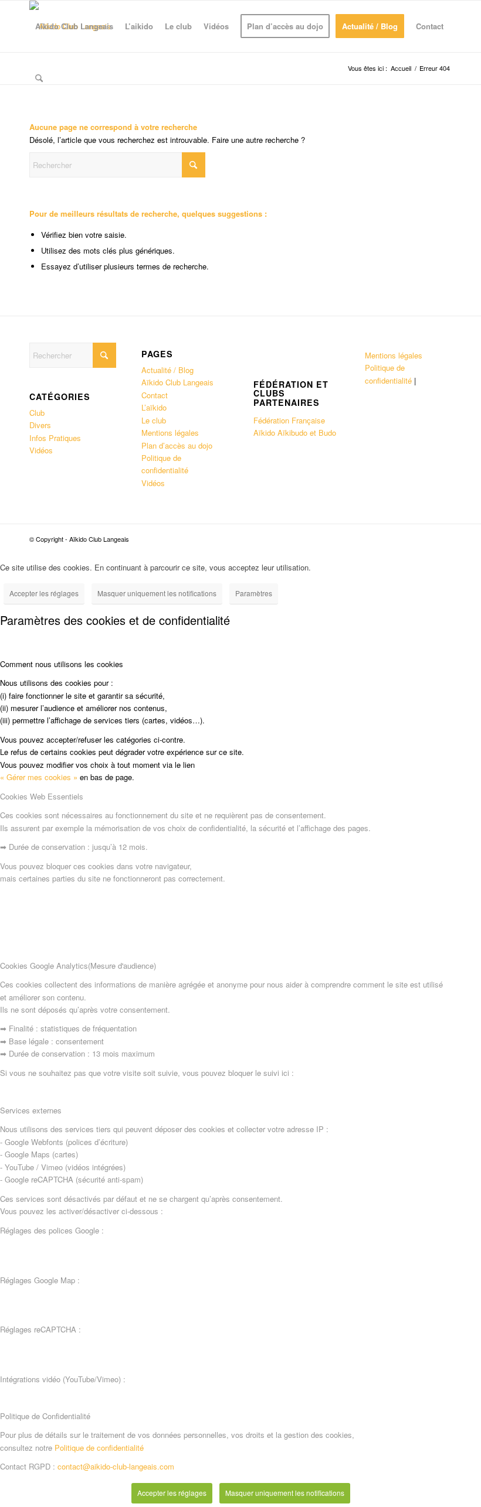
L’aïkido (154, 407)
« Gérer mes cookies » (38, 776)
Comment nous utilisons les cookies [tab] (61, 663)
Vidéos (41, 450)
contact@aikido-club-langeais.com (115, 1466)
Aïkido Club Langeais (177, 382)
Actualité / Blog (167, 369)
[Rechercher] (39, 78)
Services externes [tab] (31, 1110)
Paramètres (253, 593)
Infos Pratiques (55, 437)
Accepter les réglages (44, 593)
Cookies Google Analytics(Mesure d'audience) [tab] (78, 965)
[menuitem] (74, 26)
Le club (153, 420)
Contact (154, 395)
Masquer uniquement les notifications (156, 593)
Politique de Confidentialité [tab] (45, 1415)
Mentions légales (170, 432)
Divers (40, 424)
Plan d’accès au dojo (176, 445)
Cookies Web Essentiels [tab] (41, 796)
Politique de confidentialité (99, 1447)
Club (37, 412)
